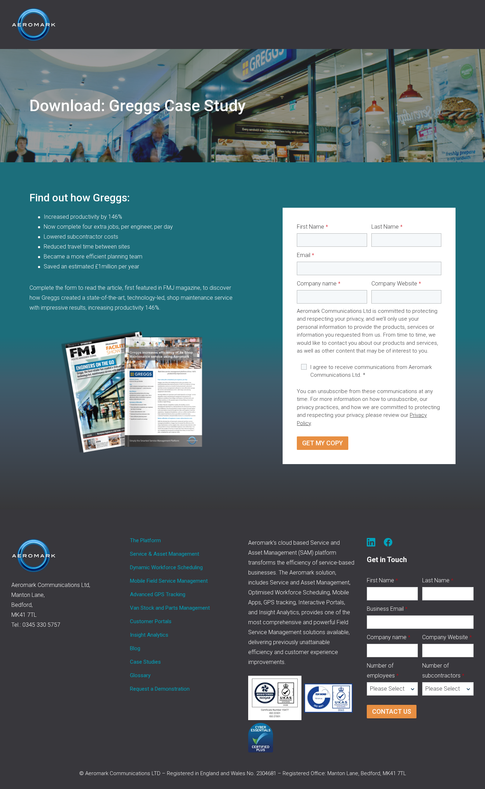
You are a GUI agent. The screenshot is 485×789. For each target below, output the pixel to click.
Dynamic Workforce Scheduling (166, 567)
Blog (135, 648)
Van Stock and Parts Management (170, 607)
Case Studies (145, 661)
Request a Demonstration (160, 688)
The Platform (145, 540)
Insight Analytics (149, 634)
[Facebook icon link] (388, 542)
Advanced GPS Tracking (157, 594)
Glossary (140, 675)
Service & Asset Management (164, 553)
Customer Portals (150, 621)
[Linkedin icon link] (371, 542)
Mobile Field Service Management (169, 580)
